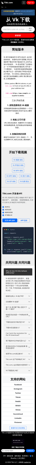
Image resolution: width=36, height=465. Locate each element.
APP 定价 (24, 220)
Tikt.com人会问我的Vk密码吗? (17, 365)
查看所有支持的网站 (18, 428)
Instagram (18, 389)
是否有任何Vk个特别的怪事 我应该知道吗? (16, 347)
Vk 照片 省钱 (25, 176)
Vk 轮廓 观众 (24, 181)
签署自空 (30, 451)
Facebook (18, 385)
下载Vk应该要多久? (13, 328)
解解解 (18, 35)
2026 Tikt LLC (12, 462)
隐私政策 (10, 456)
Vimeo (18, 410)
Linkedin (18, 418)
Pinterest (18, 422)
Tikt (2, 7)
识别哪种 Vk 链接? (12, 302)
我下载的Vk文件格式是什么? (16, 341)
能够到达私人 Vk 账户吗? (15, 296)
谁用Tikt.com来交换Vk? (14, 354)
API (4, 456)
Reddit (18, 401)
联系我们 (25, 456)
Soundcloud (18, 414)
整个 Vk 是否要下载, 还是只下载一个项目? (16, 308)
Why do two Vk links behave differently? (16, 272)
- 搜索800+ (18, 11)
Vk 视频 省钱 (18, 160)
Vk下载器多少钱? (12, 370)
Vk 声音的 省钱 (18, 165)
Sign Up (31, 2)
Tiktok (18, 397)
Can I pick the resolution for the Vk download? (16, 334)
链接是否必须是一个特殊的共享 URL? (17, 316)
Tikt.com (8, 2)
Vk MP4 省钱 (18, 171)
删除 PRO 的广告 (18, 14)
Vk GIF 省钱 (11, 181)
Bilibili (18, 406)
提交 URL (30, 29)
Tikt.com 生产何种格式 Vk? (15, 359)
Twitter (18, 393)
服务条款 (17, 456)
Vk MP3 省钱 (11, 176)
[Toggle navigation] (24, 2)
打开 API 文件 (10, 220)
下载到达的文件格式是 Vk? (15, 322)
